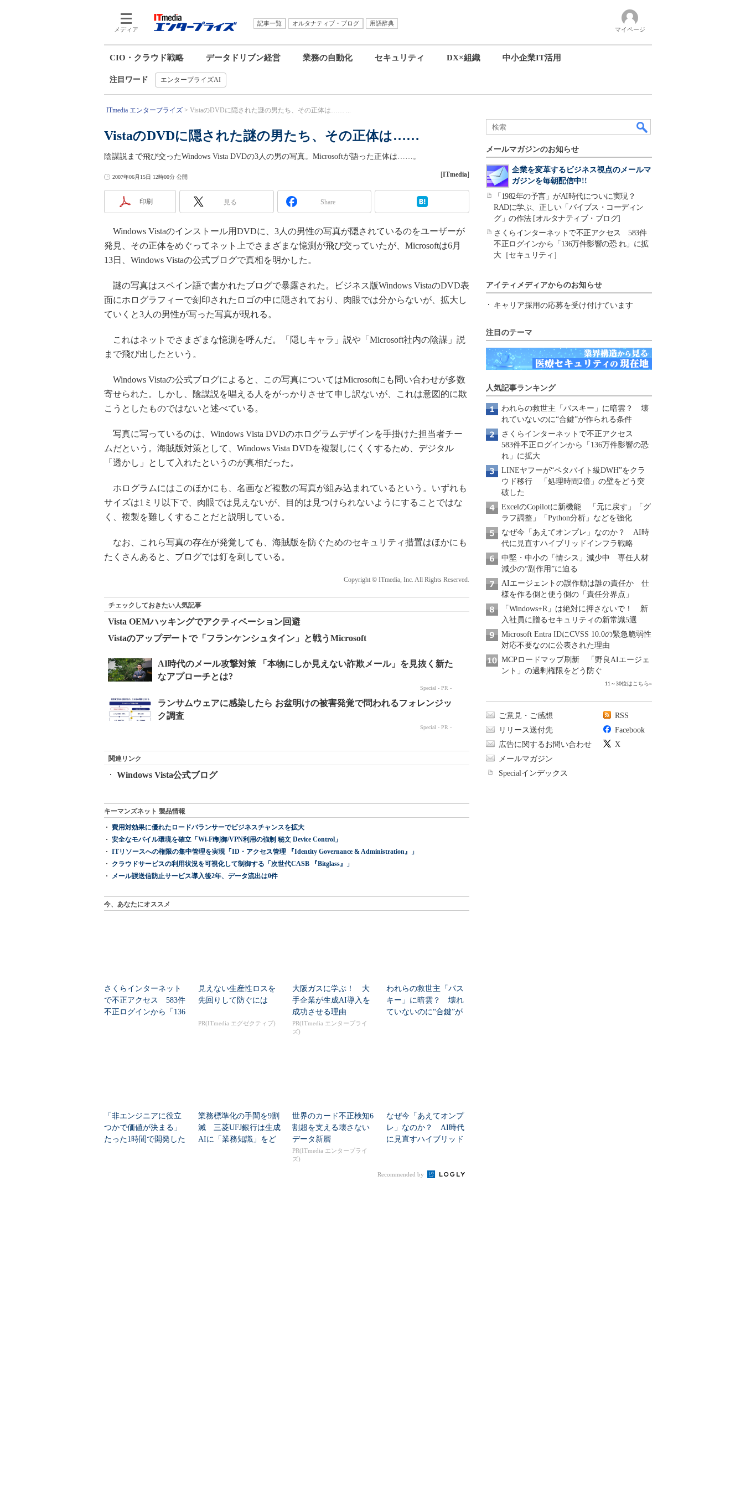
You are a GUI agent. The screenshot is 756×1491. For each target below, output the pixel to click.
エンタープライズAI (190, 80)
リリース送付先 (526, 730)
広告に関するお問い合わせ (545, 744)
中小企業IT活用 (532, 57)
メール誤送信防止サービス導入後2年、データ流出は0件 (195, 876)
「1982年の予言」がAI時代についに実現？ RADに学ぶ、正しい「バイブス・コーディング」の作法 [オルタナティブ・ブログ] (569, 207)
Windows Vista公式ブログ (167, 775)
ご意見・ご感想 (526, 715)
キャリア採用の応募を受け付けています (563, 305)
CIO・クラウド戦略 (147, 57)
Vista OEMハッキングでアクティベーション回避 (204, 621)
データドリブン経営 (243, 57)
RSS (622, 715)
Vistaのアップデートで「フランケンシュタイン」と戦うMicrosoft (237, 638)
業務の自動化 (328, 57)
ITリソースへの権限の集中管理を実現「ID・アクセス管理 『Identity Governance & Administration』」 (265, 851)
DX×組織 (463, 57)
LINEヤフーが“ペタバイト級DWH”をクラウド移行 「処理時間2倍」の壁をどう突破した (573, 481)
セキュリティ (399, 57)
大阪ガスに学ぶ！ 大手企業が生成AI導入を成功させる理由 (331, 1000)
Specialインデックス (533, 773)
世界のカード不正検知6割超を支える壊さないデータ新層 (333, 1127)
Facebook (630, 730)
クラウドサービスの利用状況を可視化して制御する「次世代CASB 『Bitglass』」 (232, 864)
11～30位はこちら (627, 683)
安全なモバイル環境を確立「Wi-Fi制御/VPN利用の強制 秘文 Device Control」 (226, 839)
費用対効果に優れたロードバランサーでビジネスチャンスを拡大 (208, 827)
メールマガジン (526, 759)
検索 (642, 127)
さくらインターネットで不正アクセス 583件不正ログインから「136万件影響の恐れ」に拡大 (575, 445)
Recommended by (401, 1174)
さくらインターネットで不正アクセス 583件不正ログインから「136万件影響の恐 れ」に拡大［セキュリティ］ (571, 244)
